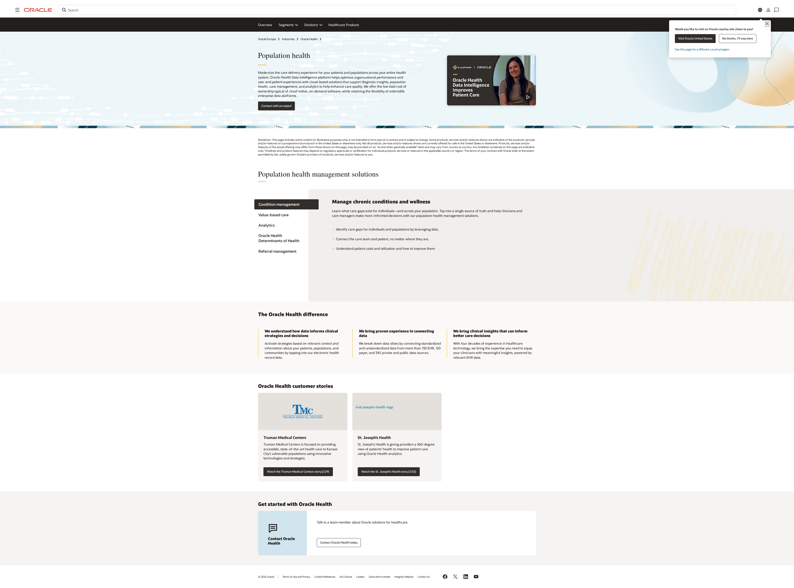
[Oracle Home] (38, 10)
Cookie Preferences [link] (324, 576)
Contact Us (423, 576)
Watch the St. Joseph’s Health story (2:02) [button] (388, 471)
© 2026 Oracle (266, 576)
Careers (360, 576)
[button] (17, 9)
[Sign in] (768, 9)
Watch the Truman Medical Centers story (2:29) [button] (298, 471)
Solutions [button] (311, 25)
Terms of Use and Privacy (296, 576)
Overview (265, 25)
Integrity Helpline (404, 576)
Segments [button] (286, 25)
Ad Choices (346, 576)
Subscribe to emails (379, 576)
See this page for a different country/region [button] (702, 49)
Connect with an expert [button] (276, 106)
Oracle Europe (267, 39)
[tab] (286, 204)
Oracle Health (309, 39)
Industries (288, 39)
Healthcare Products (343, 25)
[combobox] (397, 10)
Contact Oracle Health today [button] (339, 542)
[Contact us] (776, 9)
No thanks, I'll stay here (737, 38)
